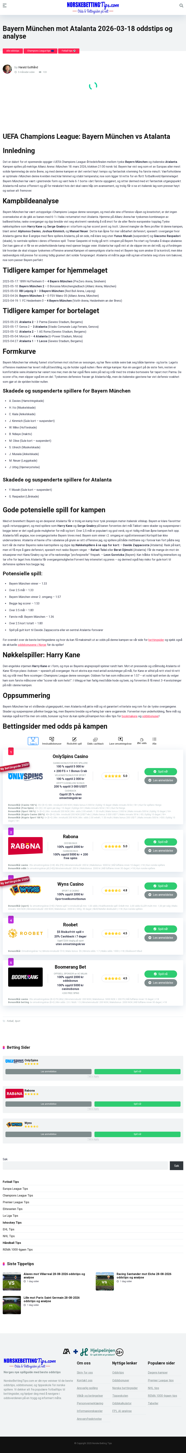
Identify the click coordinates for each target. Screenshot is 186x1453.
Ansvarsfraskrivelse (89, 1419)
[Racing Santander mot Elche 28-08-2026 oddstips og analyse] (105, 1289)
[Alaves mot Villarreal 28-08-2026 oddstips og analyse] (12, 1289)
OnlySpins (31, 1060)
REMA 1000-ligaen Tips (18, 1249)
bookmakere (130, 716)
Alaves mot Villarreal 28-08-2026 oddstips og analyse (54, 1275)
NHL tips (153, 1388)
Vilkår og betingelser (90, 1395)
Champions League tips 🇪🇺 (40, 51)
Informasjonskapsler (90, 1411)
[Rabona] (25, 854)
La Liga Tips (10, 1215)
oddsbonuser (150, 716)
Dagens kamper (158, 1372)
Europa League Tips (15, 1188)
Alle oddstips (12, 51)
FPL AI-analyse (122, 1411)
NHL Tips (9, 1236)
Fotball (10, 1021)
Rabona (30, 1090)
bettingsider (156, 640)
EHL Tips (8, 1229)
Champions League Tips (18, 1195)
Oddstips (118, 1372)
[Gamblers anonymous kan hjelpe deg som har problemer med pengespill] (66, 1355)
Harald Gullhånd (28, 67)
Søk (5, 1159)
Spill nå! (162, 771)
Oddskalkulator (122, 1403)
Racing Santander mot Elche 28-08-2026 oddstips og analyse (144, 1275)
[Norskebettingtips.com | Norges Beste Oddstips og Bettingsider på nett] (93, 8)
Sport (17, 1021)
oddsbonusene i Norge (32, 645)
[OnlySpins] (25, 780)
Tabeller (153, 1403)
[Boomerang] (25, 985)
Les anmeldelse (162, 780)
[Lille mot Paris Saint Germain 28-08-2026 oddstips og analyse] (12, 1313)
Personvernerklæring (90, 1403)
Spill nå (162, 974)
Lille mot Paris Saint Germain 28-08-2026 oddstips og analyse (52, 1299)
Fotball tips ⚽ (69, 51)
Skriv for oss (85, 1372)
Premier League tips (161, 1380)
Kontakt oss (84, 1380)
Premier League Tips (16, 1202)
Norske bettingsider (125, 1388)
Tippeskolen (120, 1395)
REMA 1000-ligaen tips (162, 1395)
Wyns (28, 1123)
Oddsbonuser (120, 1380)
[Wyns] (25, 896)
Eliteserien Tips (13, 1209)
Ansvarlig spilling (87, 1388)
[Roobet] (25, 937)
